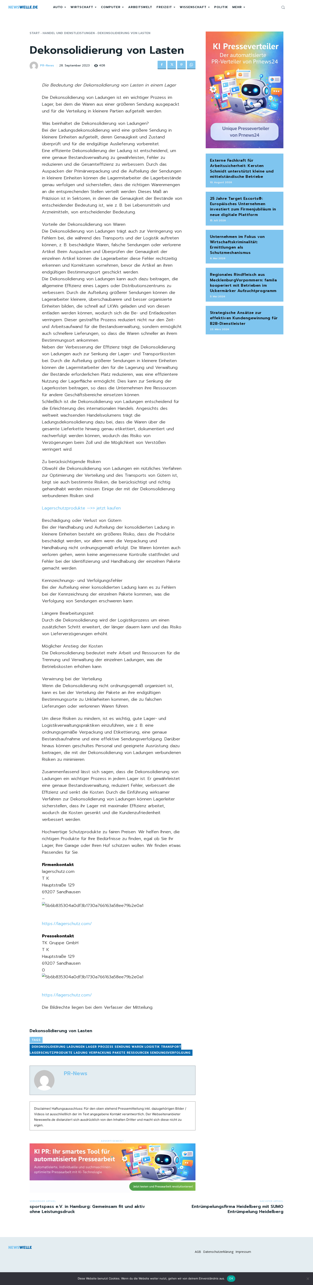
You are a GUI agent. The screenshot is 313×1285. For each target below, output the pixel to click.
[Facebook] (162, 65)
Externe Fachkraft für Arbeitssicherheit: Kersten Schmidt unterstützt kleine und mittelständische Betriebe (242, 168)
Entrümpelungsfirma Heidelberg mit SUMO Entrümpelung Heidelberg (237, 1209)
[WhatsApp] (191, 65)
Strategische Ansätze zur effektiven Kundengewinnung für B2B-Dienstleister (244, 318)
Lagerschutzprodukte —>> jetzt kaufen (81, 508)
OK (231, 1278)
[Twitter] (171, 65)
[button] (283, 7)
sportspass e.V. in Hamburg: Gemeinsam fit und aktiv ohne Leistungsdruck (87, 1209)
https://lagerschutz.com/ (67, 923)
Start (35, 33)
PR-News (47, 66)
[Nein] (308, 1278)
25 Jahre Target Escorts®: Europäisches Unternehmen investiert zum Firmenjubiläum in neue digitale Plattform (243, 207)
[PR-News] (34, 66)
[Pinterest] (181, 65)
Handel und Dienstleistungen (69, 33)
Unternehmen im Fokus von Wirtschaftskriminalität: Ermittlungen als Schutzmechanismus (237, 245)
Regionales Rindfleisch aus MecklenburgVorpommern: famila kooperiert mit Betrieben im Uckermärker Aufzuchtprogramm (243, 283)
